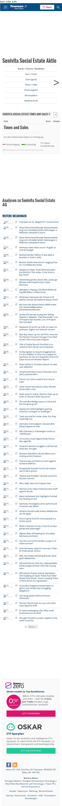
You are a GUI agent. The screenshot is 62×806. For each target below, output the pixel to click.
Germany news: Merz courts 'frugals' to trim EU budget (37, 248)
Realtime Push (31, 100)
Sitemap (9, 795)
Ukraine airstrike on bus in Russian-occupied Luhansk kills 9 (38, 373)
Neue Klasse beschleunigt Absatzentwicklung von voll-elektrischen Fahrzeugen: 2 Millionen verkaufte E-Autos (38, 230)
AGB (41, 795)
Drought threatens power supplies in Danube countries (38, 619)
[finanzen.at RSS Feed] (14, 764)
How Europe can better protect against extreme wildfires (37, 462)
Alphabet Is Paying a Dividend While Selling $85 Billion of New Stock (38, 291)
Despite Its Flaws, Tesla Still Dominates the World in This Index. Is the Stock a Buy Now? (37, 272)
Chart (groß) (31, 79)
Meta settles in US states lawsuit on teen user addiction (38, 365)
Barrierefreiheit (46, 791)
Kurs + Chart (31, 74)
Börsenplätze (31, 95)
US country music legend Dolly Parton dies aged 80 (37, 440)
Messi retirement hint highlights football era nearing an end (38, 497)
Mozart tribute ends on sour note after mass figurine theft (37, 604)
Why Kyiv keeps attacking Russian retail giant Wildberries (37, 557)
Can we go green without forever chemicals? (34, 597)
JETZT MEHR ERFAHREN (31, 750)
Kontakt (12, 791)
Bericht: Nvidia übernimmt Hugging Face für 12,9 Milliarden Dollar (38, 263)
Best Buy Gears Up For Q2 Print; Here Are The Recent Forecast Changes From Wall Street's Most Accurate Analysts (38, 337)
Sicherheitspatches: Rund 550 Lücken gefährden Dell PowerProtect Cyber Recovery (38, 282)
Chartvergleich (31, 90)
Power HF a (51, 783)
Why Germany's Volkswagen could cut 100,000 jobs (37, 432)
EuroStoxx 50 (27, 769)
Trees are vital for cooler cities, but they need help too (37, 417)
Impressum (23, 791)
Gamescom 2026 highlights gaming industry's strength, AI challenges (35, 410)
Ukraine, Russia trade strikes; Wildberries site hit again (38, 512)
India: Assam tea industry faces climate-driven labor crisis (37, 388)
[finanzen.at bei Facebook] (8, 764)
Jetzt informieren (31, 713)
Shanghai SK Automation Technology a (39, 781)
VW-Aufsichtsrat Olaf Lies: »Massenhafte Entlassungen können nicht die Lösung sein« (38, 566)
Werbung (33, 791)
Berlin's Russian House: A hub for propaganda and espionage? (38, 527)
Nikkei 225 (26, 772)
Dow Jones (38, 769)
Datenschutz (20, 795)
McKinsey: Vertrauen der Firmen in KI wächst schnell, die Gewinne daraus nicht (38, 298)
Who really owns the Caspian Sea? (35, 483)
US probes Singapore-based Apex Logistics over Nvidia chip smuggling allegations (36, 588)
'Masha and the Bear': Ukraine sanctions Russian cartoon (38, 477)
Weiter (32, 626)
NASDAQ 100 (50, 769)
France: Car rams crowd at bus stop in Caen (37, 380)
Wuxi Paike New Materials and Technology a (25, 783)
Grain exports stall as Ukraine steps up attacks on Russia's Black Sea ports (38, 395)
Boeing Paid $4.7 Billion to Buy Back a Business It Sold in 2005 (36, 256)
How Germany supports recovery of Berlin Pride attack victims (38, 549)
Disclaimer (32, 795)
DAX (18, 769)
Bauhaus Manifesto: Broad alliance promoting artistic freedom (37, 454)
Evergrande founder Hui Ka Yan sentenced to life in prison (37, 469)
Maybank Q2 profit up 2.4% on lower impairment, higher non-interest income (38, 328)
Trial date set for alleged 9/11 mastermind (38, 222)
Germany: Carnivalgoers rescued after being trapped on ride (37, 425)
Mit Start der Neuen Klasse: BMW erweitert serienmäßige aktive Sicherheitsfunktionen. (38, 307)
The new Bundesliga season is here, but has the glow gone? (37, 402)
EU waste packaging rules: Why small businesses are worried (36, 611)
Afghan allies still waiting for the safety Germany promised (37, 534)
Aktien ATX (10, 769)
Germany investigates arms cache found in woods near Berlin (38, 505)
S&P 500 (36, 772)
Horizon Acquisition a (30, 786)
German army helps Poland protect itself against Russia (38, 490)
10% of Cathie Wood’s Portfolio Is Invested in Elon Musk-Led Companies (36, 345)
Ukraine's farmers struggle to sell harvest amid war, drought (38, 447)
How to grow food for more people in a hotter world (37, 520)
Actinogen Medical (13, 781)
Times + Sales (31, 84)
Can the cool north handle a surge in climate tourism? (37, 542)
